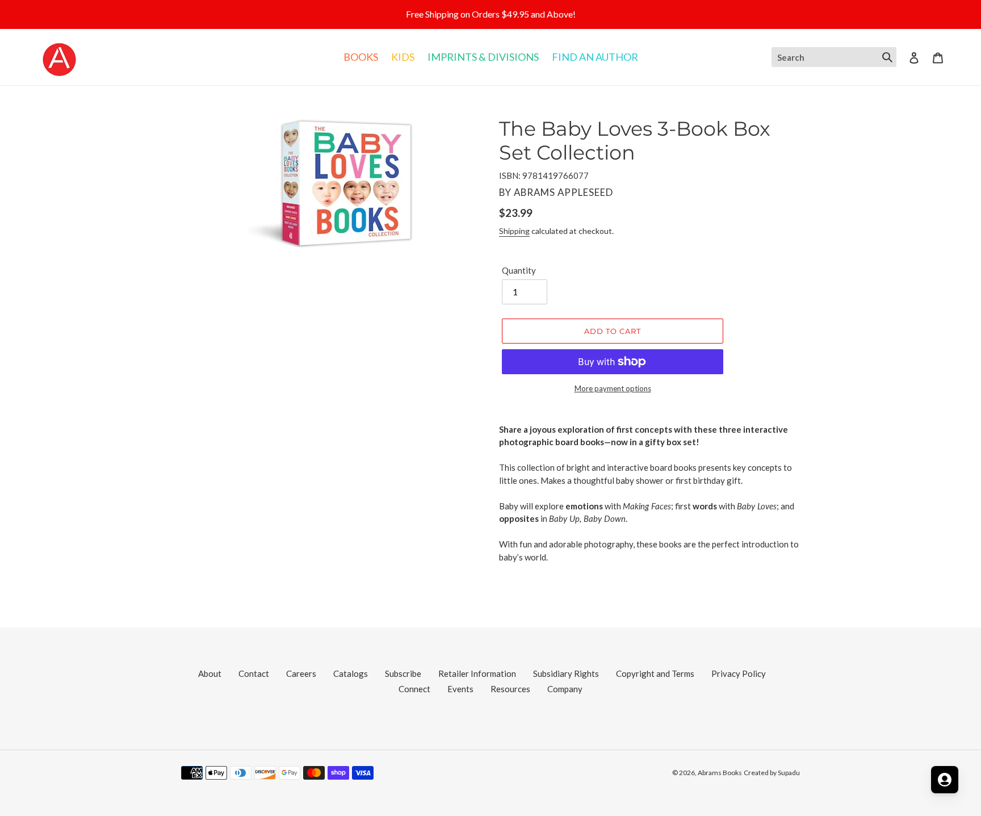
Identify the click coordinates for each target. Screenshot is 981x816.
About (209, 673)
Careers (301, 673)
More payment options (613, 388)
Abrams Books (720, 772)
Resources (510, 689)
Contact (253, 673)
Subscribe (403, 673)
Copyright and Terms (655, 673)
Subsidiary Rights (566, 673)
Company (564, 689)
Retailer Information (477, 673)
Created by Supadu (772, 772)
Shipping (514, 231)
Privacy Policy (738, 673)
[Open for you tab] (944, 779)
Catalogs (350, 673)
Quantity (519, 270)
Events (460, 689)
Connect (414, 689)
